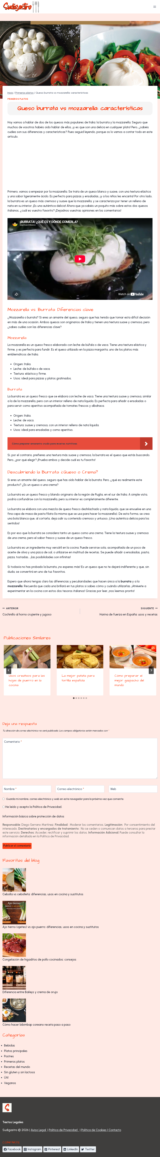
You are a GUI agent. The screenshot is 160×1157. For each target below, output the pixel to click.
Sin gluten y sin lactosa (19, 1072)
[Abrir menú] (155, 6)
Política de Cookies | (95, 1130)
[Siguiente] (151, 670)
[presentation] (27, 656)
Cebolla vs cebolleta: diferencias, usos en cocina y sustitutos (42, 894)
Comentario (13, 742)
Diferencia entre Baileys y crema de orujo (30, 992)
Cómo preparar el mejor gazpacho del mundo (129, 680)
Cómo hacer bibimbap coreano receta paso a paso (36, 1024)
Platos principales (15, 1051)
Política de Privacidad (47, 807)
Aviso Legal (39, 1130)
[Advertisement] (80, 166)
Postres (9, 1056)
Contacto (115, 1130)
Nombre (10, 789)
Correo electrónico (70, 789)
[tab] (74, 698)
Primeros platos (18, 99)
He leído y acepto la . (33, 807)
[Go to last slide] (8, 670)
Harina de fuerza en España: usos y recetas (129, 611)
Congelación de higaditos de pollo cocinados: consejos (39, 959)
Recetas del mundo (17, 1067)
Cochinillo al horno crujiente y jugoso (26, 611)
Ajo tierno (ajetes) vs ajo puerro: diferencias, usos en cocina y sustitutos (50, 927)
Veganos (10, 1083)
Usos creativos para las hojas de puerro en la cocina (27, 680)
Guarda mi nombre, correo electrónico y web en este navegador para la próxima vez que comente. (65, 799)
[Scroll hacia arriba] (148, 1136)
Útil (6, 1077)
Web (113, 789)
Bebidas (9, 1045)
